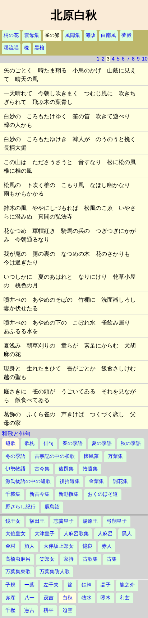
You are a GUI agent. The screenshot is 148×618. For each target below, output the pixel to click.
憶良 (88, 546)
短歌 (10, 443)
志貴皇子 (64, 521)
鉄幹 (87, 585)
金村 (10, 546)
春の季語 (73, 443)
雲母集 (31, 35)
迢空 (68, 610)
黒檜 (39, 48)
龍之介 (127, 585)
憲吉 (29, 610)
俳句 (48, 443)
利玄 (125, 597)
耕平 (48, 610)
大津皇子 (44, 533)
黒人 (127, 533)
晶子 (106, 585)
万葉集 (115, 456)
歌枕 (29, 443)
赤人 (107, 546)
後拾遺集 (70, 481)
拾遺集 (90, 468)
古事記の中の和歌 (54, 456)
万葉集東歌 (18, 571)
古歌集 (90, 559)
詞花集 (120, 481)
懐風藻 (91, 456)
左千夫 (51, 585)
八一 (29, 597)
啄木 (106, 597)
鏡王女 (12, 521)
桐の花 (11, 35)
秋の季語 (131, 443)
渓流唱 (11, 48)
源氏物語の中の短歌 (28, 481)
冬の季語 (15, 456)
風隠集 (72, 35)
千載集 (12, 494)
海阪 (90, 35)
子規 (10, 585)
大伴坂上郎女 (58, 546)
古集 (112, 559)
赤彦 (10, 597)
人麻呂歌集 (76, 533)
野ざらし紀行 (20, 506)
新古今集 (39, 494)
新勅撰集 (69, 494)
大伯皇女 (15, 533)
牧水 (87, 597)
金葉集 (96, 481)
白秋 (68, 597)
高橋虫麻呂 (18, 559)
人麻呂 (105, 533)
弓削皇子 (117, 521)
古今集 (42, 468)
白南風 (108, 35)
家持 (69, 559)
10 (145, 59)
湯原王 (90, 521)
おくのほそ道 (103, 494)
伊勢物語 (15, 468)
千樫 (10, 610)
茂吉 (48, 597)
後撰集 (66, 468)
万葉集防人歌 (55, 571)
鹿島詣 (52, 506)
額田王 (37, 521)
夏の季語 (102, 443)
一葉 (29, 585)
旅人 (29, 546)
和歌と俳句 (16, 434)
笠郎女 (47, 559)
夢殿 (126, 35)
